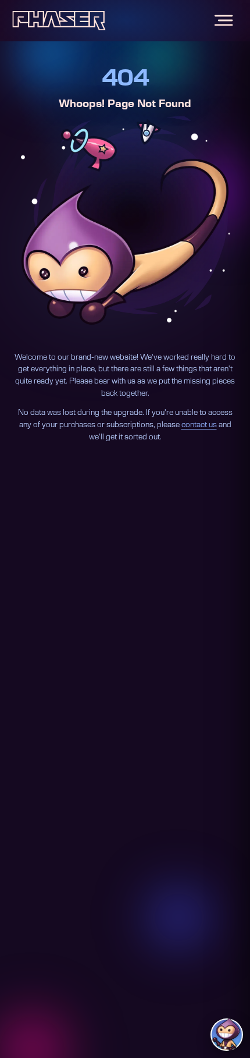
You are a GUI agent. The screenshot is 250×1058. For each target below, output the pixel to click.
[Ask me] (226, 1034)
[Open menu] (223, 20)
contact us (199, 424)
